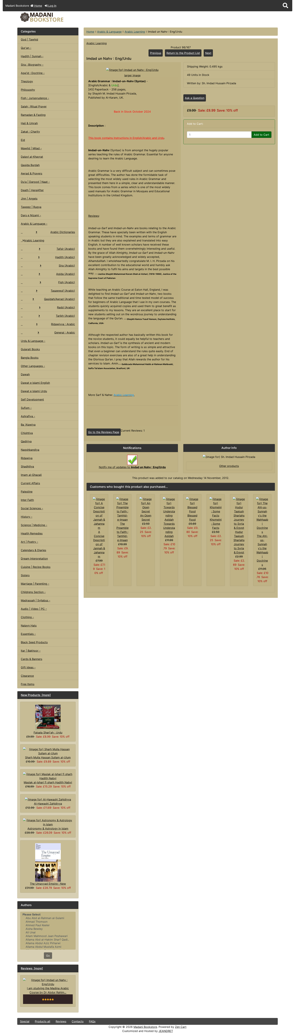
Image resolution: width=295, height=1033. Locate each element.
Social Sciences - (32, 508)
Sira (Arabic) (67, 265)
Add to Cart (261, 134)
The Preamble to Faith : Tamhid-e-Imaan (122, 532)
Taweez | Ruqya (31, 207)
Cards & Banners (31, 659)
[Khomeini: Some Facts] (215, 507)
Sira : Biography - (32, 64)
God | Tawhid (29, 39)
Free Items (27, 684)
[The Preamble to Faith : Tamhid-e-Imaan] (122, 509)
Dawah (25, 374)
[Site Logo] (61, 17)
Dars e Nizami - (31, 215)
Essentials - (28, 634)
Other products (229, 466)
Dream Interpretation (34, 558)
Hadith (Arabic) (65, 257)
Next (208, 53)
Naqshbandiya (30, 449)
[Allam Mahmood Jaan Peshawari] (48, 936)
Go (48, 955)
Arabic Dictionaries (62, 232)
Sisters (25, 575)
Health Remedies (32, 533)
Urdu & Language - (33, 341)
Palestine (26, 491)
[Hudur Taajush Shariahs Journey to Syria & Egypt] (239, 513)
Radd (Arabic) (66, 307)
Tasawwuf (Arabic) (63, 290)
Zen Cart (180, 1027)
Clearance (27, 675)
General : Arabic (64, 332)
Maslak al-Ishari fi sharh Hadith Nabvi (48, 782)
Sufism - (26, 408)
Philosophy (28, 89)
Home (37, 5)
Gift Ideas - (28, 667)
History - (26, 516)
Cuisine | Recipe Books (35, 567)
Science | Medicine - (34, 525)
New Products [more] (36, 695)
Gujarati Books (30, 349)
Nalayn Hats (29, 625)
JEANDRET (166, 1031)
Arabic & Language (109, 31)
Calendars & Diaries (33, 550)
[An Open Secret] (145, 505)
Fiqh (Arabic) (66, 282)
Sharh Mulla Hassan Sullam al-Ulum (48, 757)
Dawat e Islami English (35, 382)
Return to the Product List (183, 53)
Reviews (61, 1021)
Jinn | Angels (29, 198)
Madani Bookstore (145, 1027)
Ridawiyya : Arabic (63, 324)
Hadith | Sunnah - (32, 56)
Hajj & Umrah (29, 123)
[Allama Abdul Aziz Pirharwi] (48, 943)
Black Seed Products (34, 642)
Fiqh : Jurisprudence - (35, 98)
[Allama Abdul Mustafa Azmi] (48, 947)
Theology (27, 81)
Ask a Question (194, 98)
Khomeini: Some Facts (216, 523)
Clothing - (27, 617)
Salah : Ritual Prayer (34, 106)
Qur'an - (26, 48)
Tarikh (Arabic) (65, 315)
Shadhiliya (27, 466)
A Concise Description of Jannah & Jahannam (99, 544)
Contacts (77, 1021)
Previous (155, 53)
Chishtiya (27, 433)
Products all (42, 1021)
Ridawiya (26, 458)
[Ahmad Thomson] (48, 921)
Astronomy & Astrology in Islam (47, 828)
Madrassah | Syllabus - (35, 600)
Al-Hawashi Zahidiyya (48, 803)
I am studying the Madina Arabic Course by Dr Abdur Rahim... (48, 990)
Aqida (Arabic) (65, 274)
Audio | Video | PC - (34, 608)
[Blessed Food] (192, 505)
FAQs (92, 1021)
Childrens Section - (33, 592)
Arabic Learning (135, 31)
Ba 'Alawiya (28, 424)
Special (24, 1021)
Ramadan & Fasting (33, 115)
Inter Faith (27, 500)
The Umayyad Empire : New (48, 883)
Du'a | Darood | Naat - (35, 182)
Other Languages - (33, 366)
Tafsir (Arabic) (66, 248)
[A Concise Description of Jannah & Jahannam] (99, 513)
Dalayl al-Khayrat (32, 156)
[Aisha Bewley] (48, 929)
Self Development (32, 399)
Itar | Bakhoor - (30, 650)
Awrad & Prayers (31, 173)
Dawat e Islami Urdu (34, 391)
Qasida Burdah (30, 165)
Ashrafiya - (28, 416)
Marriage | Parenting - (35, 583)
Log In (51, 5)
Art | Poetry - (29, 541)
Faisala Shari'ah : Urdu (48, 732)
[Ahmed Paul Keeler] (48, 925)
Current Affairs (30, 483)
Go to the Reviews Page (103, 432)
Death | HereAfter (32, 190)
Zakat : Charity (30, 131)
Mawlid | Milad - (31, 148)
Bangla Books (29, 357)
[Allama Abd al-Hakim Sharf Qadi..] (48, 939)
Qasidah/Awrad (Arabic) (59, 299)
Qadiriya (26, 441)
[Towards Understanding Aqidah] (169, 509)
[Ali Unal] (48, 932)
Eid (23, 140)
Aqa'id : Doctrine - (33, 73)
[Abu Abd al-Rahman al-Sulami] (48, 918)
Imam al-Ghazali (31, 475)
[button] (285, 5)
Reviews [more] (32, 968)
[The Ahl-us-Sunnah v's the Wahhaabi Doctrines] (262, 515)
